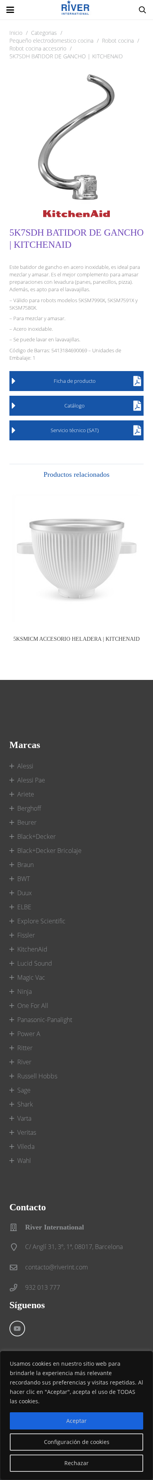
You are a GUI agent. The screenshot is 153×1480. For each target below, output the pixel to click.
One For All (32, 1005)
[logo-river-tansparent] (76, 9)
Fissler (26, 935)
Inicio (15, 32)
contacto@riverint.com (56, 1267)
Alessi (25, 766)
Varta (24, 1118)
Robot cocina (118, 40)
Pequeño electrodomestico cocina (51, 40)
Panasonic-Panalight (44, 1019)
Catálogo (74, 405)
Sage (24, 1090)
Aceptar (76, 1420)
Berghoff (29, 808)
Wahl (24, 1160)
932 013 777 (42, 1287)
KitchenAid (32, 949)
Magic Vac (31, 977)
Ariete (25, 794)
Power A (28, 1033)
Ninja (24, 991)
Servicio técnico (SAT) (75, 430)
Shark (25, 1104)
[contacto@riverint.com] (17, 1267)
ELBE (24, 907)
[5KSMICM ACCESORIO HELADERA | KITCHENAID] (76, 558)
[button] (10, 10)
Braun (25, 864)
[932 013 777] (17, 1287)
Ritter (25, 1048)
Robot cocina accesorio (37, 48)
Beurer (26, 822)
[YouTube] (17, 1328)
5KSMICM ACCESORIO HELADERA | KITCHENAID (76, 639)
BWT (23, 878)
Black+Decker (36, 836)
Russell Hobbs (37, 1076)
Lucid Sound (34, 963)
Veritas (26, 1132)
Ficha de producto (75, 380)
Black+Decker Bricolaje (49, 850)
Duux (24, 893)
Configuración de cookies (76, 1442)
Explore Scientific (41, 921)
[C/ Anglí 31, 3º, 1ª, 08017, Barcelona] (17, 1247)
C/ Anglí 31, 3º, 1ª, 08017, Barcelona (74, 1246)
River (24, 1062)
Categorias (44, 32)
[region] (76, 1415)
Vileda (26, 1146)
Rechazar (76, 1463)
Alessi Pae (31, 780)
